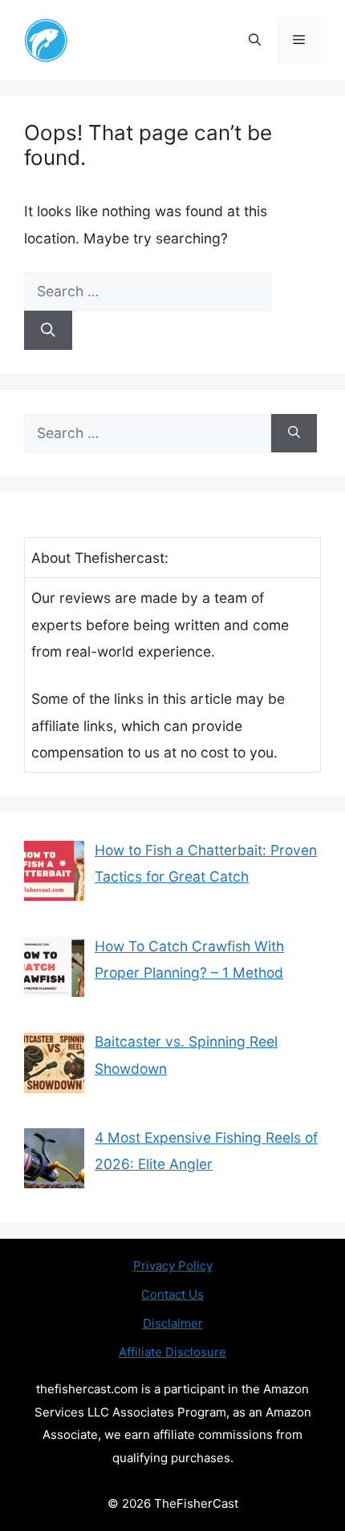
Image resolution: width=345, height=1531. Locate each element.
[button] (255, 40)
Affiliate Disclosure (172, 1352)
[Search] (48, 330)
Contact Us (172, 1294)
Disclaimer (173, 1323)
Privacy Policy (173, 1265)
